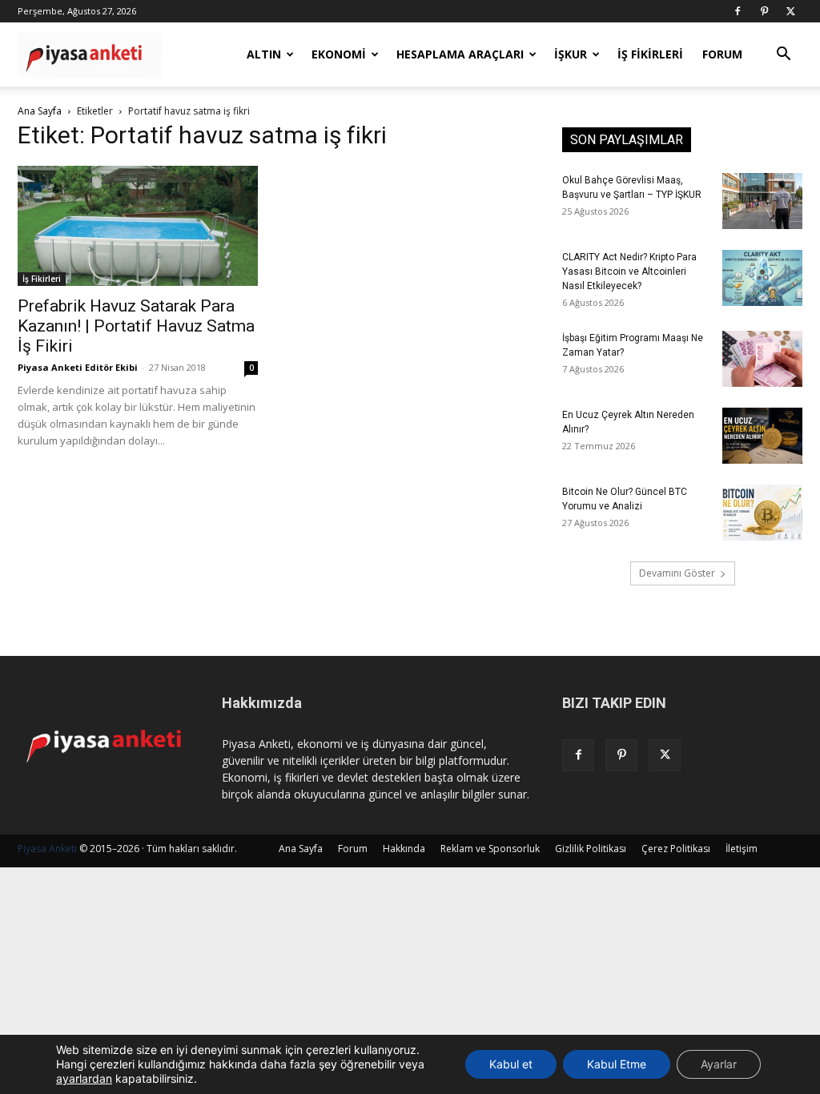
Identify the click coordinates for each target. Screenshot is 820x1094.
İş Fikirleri (41, 278)
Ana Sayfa (40, 111)
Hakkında (404, 848)
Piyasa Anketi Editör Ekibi (78, 367)
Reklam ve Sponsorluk (490, 848)
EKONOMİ (339, 54)
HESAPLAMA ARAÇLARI (460, 54)
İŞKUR (570, 54)
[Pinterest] (764, 11)
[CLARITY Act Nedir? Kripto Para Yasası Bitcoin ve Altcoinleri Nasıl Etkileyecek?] (762, 278)
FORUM (722, 54)
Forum (353, 848)
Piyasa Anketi (47, 848)
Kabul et (511, 1064)
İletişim (742, 848)
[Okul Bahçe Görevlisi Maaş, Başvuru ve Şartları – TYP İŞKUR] (762, 201)
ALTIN (264, 54)
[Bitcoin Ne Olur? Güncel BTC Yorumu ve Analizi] (762, 513)
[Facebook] (738, 11)
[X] (790, 11)
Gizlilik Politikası (590, 848)
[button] (783, 55)
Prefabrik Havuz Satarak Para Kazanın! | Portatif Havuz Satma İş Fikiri (136, 326)
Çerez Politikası (675, 848)
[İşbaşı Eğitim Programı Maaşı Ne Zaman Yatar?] (762, 359)
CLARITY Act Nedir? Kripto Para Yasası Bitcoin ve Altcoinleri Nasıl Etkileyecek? (629, 271)
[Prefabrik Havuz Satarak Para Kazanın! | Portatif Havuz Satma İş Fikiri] (138, 226)
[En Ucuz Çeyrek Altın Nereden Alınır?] (762, 436)
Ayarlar (719, 1064)
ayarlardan (84, 1078)
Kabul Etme (616, 1064)
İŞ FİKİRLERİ (650, 54)
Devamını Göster (677, 573)
